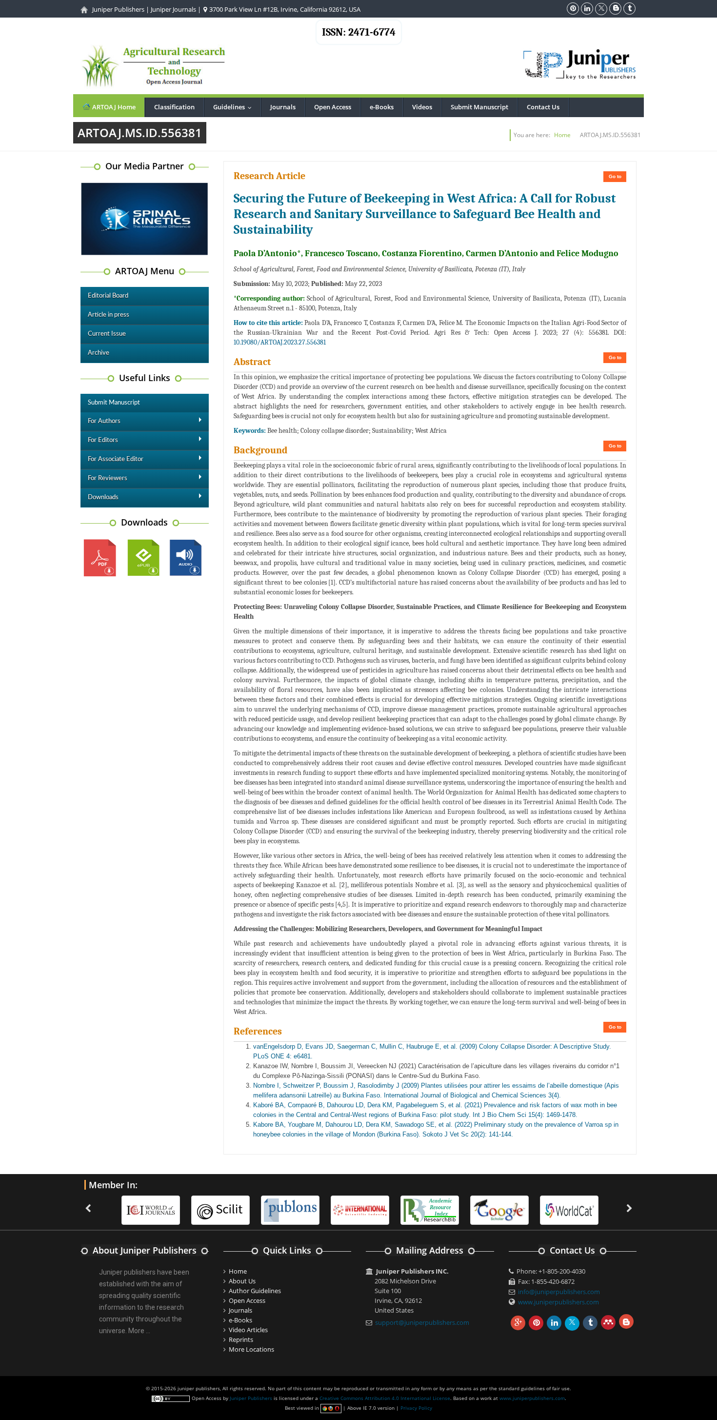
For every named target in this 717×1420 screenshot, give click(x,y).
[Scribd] (569, 1209)
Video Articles (248, 1329)
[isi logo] (360, 1209)
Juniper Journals (173, 9)
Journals (283, 106)
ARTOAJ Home (113, 106)
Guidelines (234, 106)
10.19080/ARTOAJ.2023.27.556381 (280, 342)
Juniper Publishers (118, 9)
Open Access (332, 106)
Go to (615, 176)
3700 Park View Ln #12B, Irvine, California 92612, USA (284, 9)
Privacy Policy (416, 1407)
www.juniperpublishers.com (558, 1302)
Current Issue (107, 334)
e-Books (382, 106)
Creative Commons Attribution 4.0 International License (384, 1398)
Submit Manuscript (479, 106)
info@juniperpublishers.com (559, 1291)
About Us (242, 1281)
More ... (139, 1331)
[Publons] (290, 1209)
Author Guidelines (255, 1290)
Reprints (241, 1339)
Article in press (108, 315)
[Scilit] (220, 1209)
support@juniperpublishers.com (422, 1322)
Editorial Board (108, 296)
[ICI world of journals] (150, 1209)
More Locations (251, 1349)
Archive (98, 353)
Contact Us (543, 106)
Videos (422, 106)
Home (562, 135)
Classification (174, 106)
